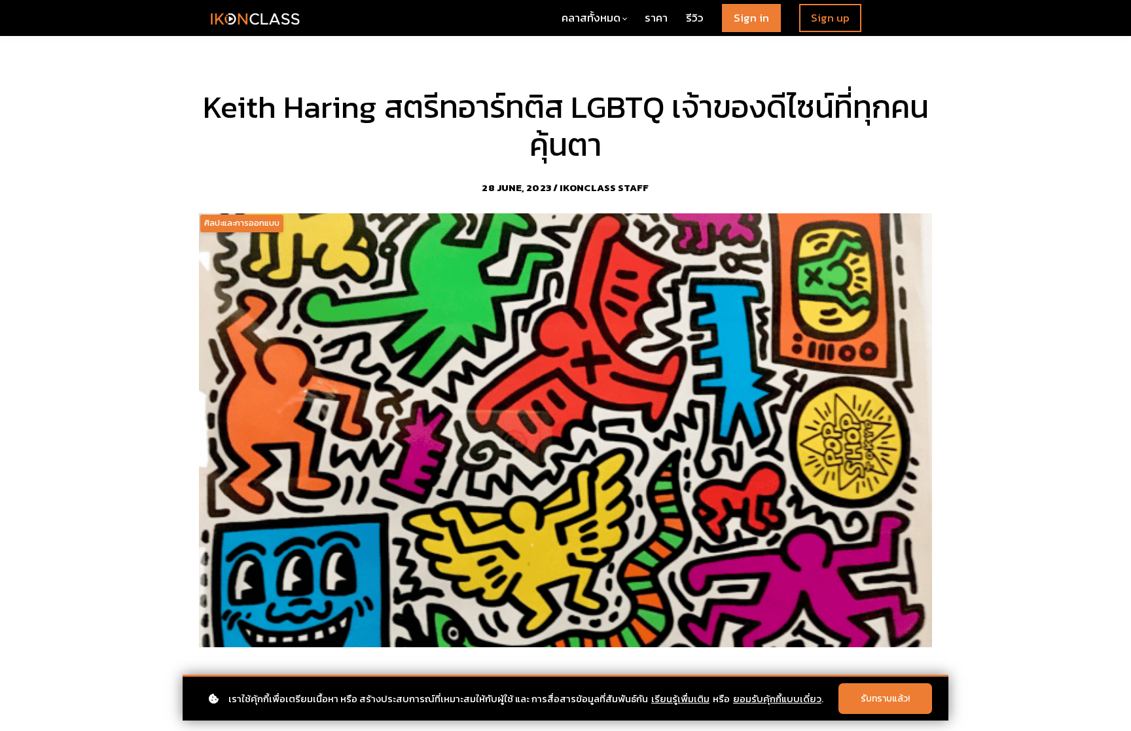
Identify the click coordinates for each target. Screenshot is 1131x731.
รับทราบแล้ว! (885, 698)
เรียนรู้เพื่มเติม (680, 698)
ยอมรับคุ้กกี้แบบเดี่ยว (777, 698)
